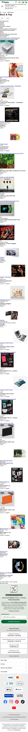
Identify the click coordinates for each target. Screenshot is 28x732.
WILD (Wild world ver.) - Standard (8, 399)
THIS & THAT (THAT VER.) (7, 491)
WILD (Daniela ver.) (5, 481)
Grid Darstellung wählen (5, 38)
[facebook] (5, 702)
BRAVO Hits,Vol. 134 (5, 528)
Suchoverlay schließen (9, 5)
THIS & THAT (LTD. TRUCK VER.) (9, 39)
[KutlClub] (20, 696)
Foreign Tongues (4, 144)
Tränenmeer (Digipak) (5, 299)
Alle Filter (2, 32)
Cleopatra (2, 257)
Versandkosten (17, 729)
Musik (4, 12)
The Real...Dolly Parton (5, 277)
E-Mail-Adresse (5, 614)
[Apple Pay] (8, 690)
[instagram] (11, 702)
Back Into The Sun (4, 76)
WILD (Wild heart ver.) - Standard (8, 352)
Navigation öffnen (2, 6)
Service (3, 664)
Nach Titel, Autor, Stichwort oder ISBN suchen (15, 4)
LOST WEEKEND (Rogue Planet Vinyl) (9, 201)
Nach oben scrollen (4, 583)
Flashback (2, 121)
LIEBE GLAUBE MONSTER (7, 177)
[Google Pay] (20, 684)
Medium (1, 31)
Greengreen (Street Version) (6, 389)
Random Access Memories (6, 572)
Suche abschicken (9, 8)
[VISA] (10, 678)
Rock (7, 18)
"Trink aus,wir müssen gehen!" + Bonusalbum (10, 86)
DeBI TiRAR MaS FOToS (6, 460)
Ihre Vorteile (4, 671)
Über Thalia (4, 660)
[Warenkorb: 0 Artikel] (25, 2)
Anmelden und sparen (14, 621)
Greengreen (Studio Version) (6, 342)
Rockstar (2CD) (4, 551)
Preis (1, 25)
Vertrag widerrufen (14, 656)
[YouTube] (14, 708)
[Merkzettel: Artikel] (22, 2)
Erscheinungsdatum (4, 29)
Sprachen (2, 23)
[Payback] (9, 696)
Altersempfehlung (3, 30)
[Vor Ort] (16, 2)
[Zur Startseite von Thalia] (8, 2)
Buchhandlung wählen (12, 34)
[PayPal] (19, 690)
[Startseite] (0, 12)
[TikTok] (22, 702)
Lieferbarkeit (2, 26)
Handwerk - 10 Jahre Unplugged (7, 224)
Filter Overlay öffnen (4, 21)
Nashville (2, 320)
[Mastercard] (17, 678)
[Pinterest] (17, 702)
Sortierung (2, 22)
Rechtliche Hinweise (14, 611)
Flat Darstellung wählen (15, 38)
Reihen (1, 27)
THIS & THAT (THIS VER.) (7, 423)
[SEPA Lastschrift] (9, 684)
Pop (2, 18)
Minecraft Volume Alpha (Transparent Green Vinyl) (11, 153)
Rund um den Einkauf (6, 668)
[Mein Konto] (19, 2)
